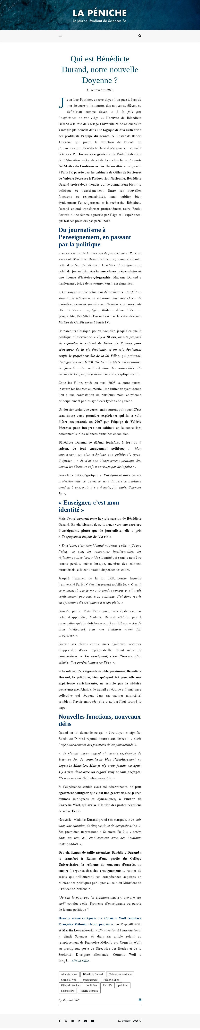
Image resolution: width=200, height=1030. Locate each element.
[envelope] (86, 1021)
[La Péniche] (100, 15)
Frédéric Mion (111, 980)
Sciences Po (67, 990)
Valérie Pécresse (89, 990)
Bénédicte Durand (93, 974)
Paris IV (107, 985)
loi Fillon (92, 985)
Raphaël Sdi (71, 1000)
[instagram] (72, 1021)
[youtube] (92, 1021)
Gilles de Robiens (70, 985)
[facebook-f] (60, 1021)
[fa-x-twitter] (66, 1021)
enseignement (90, 980)
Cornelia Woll (69, 980)
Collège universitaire (120, 974)
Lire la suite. (81, 960)
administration (69, 974)
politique (123, 985)
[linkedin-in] (79, 1021)
